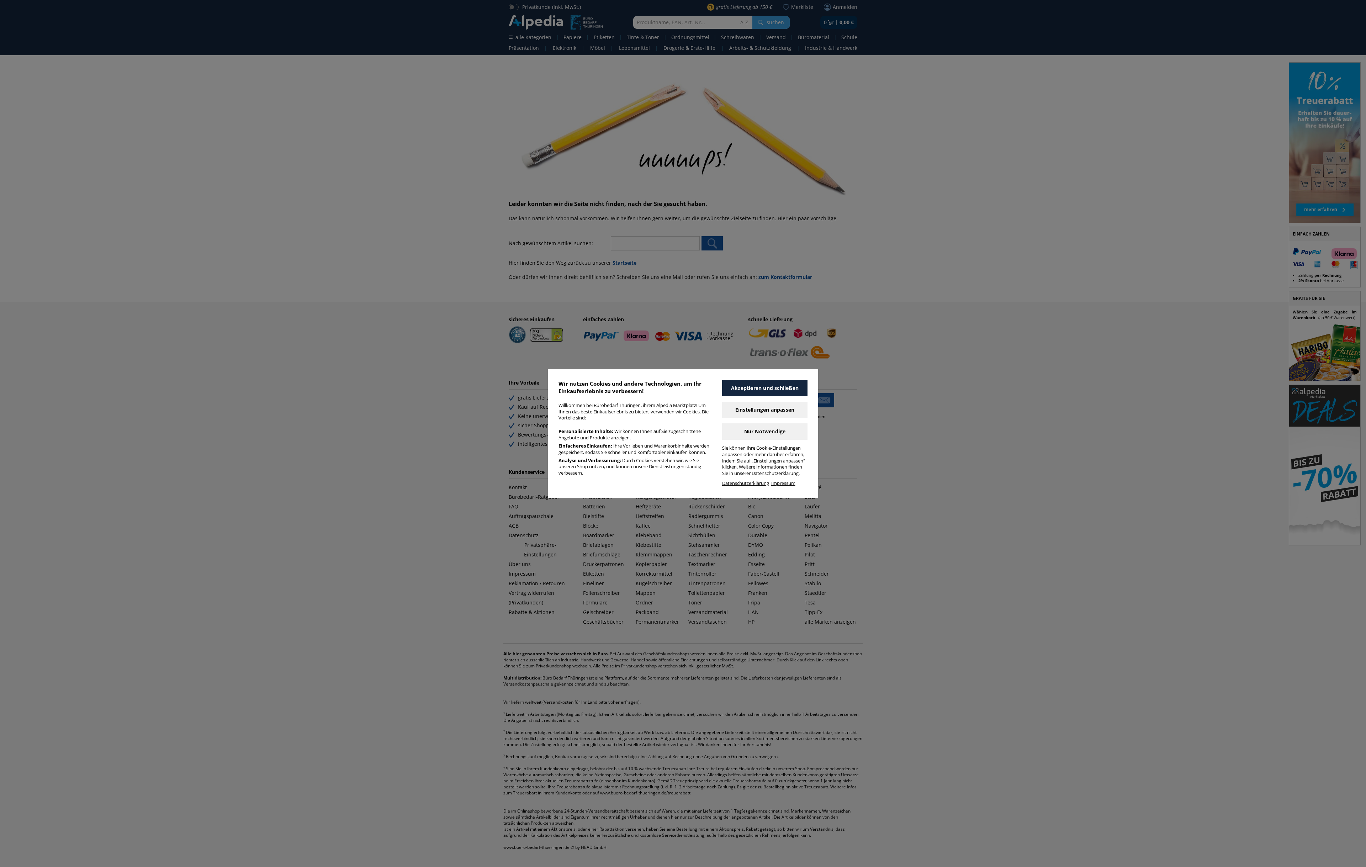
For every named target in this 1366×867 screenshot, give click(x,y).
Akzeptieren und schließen (765, 388)
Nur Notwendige (765, 431)
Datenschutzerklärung (745, 483)
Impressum (783, 483)
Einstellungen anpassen (764, 409)
